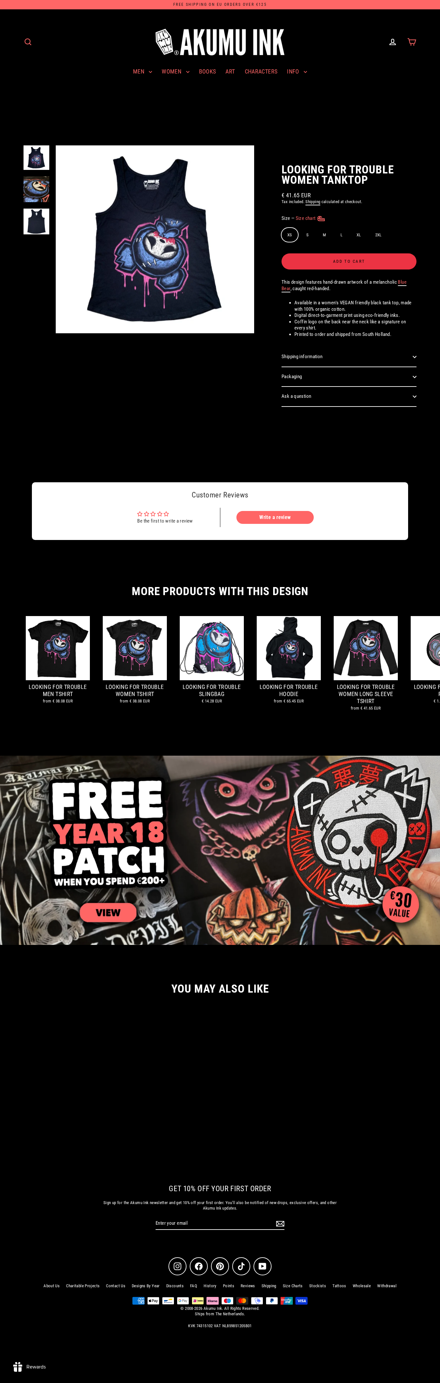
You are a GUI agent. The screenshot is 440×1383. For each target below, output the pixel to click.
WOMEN (172, 71)
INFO (294, 71)
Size (299, 218)
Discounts (175, 1285)
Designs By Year (146, 1285)
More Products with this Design (220, 591)
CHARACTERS (261, 71)
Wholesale (362, 1285)
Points (228, 1285)
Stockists (317, 1285)
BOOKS (207, 71)
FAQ (193, 1285)
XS (289, 234)
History (210, 1285)
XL (359, 234)
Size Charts (293, 1285)
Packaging (292, 376)
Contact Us (115, 1285)
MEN (139, 71)
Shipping (312, 201)
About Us (51, 1285)
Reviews (248, 1285)
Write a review (275, 517)
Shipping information (302, 356)
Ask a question (296, 396)
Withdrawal (387, 1285)
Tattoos (339, 1285)
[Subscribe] (279, 1224)
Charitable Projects (83, 1285)
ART (230, 71)
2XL (378, 234)
